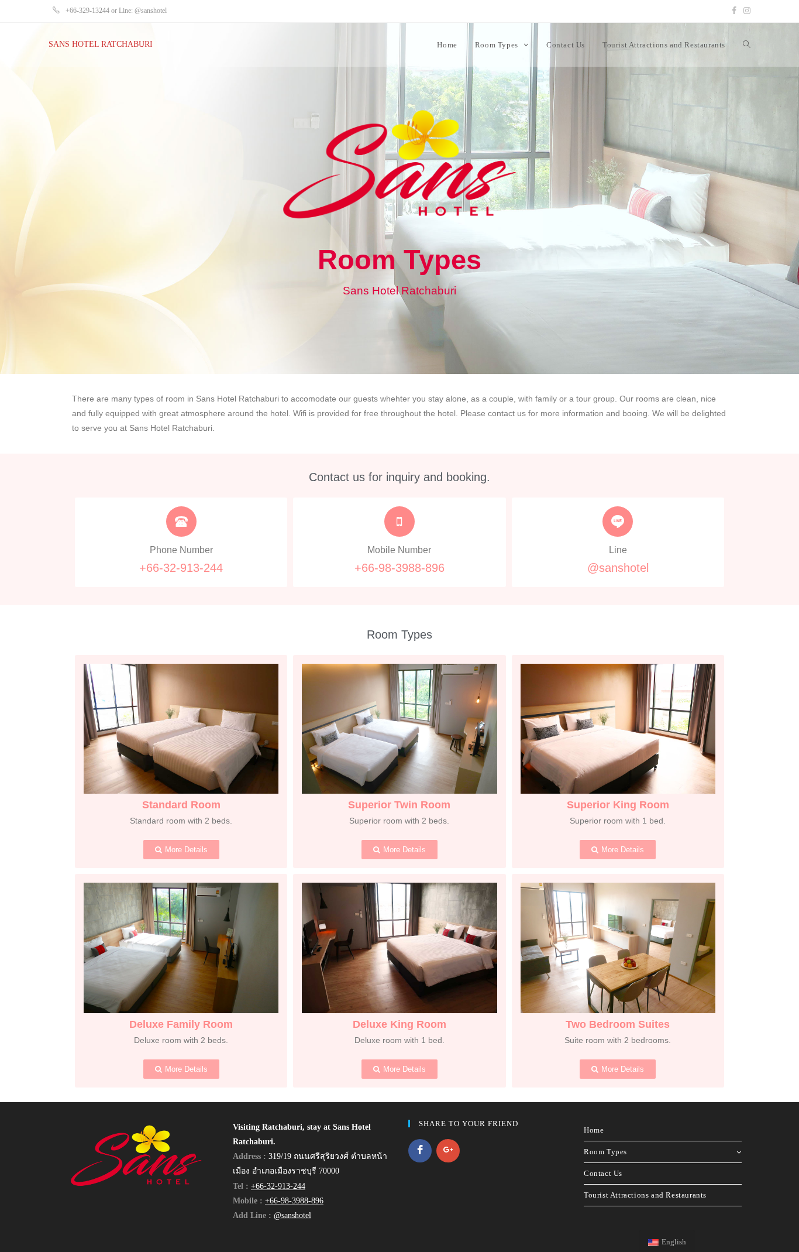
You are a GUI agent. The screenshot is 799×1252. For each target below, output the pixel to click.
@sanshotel (618, 567)
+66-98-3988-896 (399, 567)
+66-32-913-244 (181, 567)
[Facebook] (734, 11)
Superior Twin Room (399, 805)
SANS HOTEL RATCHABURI (101, 44)
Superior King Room (618, 805)
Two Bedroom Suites (618, 1024)
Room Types (605, 1151)
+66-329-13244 (86, 10)
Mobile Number (399, 550)
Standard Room (181, 805)
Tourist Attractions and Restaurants (645, 1195)
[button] (181, 849)
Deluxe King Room (399, 1024)
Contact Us (603, 1173)
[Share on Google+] (448, 1150)
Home (594, 1130)
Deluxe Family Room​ (181, 1024)
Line (618, 550)
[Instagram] (745, 11)
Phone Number (181, 550)
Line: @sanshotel (143, 10)
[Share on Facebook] (420, 1150)
